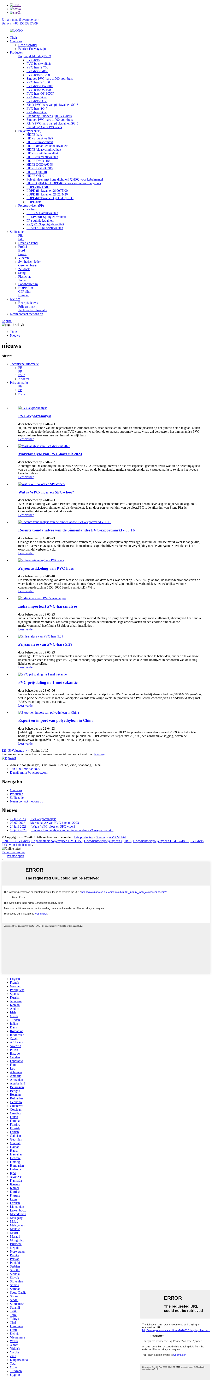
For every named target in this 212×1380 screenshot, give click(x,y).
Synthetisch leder (29, 261)
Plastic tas (24, 276)
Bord (21, 250)
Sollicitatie (17, 231)
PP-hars (31, 209)
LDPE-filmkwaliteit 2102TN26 (47, 194)
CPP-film (24, 291)
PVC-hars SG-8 (36, 112)
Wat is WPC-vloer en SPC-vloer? (46, 492)
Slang (22, 273)
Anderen (24, 379)
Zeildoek (24, 269)
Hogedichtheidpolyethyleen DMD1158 (56, 841)
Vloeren (23, 258)
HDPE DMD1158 (38, 160)
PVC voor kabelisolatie (17, 844)
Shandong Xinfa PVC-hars (44, 127)
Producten (16, 52)
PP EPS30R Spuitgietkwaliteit (46, 217)
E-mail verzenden (13, 852)
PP (20, 371)
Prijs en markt (27, 306)
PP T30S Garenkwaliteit (42, 213)
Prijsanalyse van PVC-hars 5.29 (45, 644)
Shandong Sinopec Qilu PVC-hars (49, 116)
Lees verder (26, 439)
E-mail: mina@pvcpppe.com (20, 19)
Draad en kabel (28, 243)
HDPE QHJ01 (36, 175)
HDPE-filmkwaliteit (39, 142)
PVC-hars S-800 (37, 71)
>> (28, 750)
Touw (22, 280)
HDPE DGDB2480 (39, 168)
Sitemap (101, 837)
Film (21, 239)
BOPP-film (25, 287)
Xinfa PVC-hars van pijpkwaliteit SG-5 (52, 104)
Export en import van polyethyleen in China (56, 720)
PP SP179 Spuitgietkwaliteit (44, 228)
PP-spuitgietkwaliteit (39, 220)
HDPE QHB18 (36, 172)
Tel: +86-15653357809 (25, 769)
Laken (22, 254)
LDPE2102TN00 (37, 187)
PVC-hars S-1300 (38, 82)
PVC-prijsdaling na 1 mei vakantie (47, 682)
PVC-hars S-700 (37, 67)
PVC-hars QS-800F (39, 86)
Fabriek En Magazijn (32, 48)
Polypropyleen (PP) (31, 205)
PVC (21, 375)
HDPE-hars (34, 134)
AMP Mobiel (117, 837)
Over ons (16, 41)
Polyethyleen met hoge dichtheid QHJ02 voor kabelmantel (64, 179)
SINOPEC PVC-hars (16, 841)
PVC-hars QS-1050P (40, 93)
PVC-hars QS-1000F (40, 90)
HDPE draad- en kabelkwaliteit (46, 146)
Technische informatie (32, 310)
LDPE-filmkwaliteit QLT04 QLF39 (49, 198)
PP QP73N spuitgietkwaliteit (45, 224)
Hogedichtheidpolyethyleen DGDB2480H (161, 841)
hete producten (83, 837)
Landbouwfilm (28, 284)
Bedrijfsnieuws (28, 302)
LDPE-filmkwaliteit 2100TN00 (47, 190)
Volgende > (19, 750)
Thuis (13, 37)
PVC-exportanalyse (34, 416)
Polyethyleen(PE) (29, 131)
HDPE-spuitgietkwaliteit (42, 153)
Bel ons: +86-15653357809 (20, 23)
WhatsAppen (15, 856)
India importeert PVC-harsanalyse (47, 606)
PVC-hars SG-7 (36, 108)
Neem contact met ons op (26, 314)
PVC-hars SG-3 (36, 97)
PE (20, 367)
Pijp (20, 235)
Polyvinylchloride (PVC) (34, 56)
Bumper (23, 295)
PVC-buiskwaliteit (38, 63)
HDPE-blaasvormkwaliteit (43, 149)
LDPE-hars (33, 202)
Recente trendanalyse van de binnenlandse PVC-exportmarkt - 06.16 (76, 530)
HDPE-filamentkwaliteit (42, 157)
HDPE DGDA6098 (39, 164)
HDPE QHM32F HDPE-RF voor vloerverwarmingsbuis (63, 183)
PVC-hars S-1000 (38, 75)
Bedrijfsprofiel (27, 45)
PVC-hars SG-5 (36, 101)
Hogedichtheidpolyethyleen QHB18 (107, 841)
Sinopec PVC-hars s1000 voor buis (49, 78)
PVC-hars (33, 60)
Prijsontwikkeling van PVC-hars (46, 568)
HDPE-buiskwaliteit (39, 138)
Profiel (22, 246)
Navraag (99, 754)
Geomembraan (27, 265)
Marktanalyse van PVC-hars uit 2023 (50, 454)
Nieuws (15, 299)
